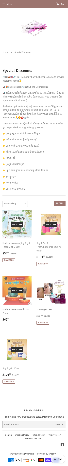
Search (8, 435)
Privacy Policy (54, 435)
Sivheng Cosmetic (25, 454)
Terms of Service (33, 438)
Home (5, 52)
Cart (63, 4)
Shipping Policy (22, 435)
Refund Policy (38, 435)
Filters (59, 203)
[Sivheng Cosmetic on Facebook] (62, 445)
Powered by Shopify (46, 454)
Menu (9, 4)
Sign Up (59, 424)
